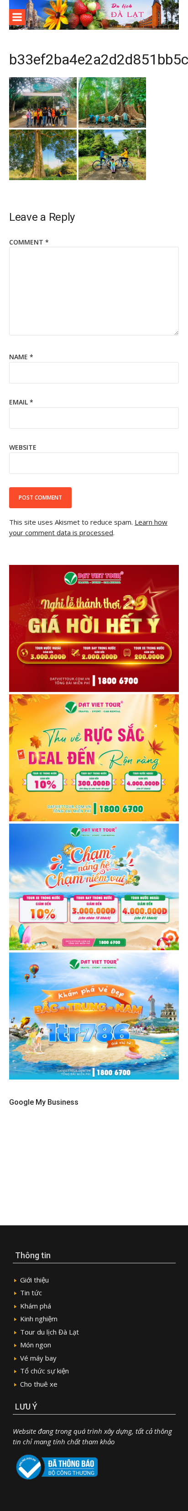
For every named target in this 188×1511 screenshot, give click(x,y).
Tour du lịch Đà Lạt (49, 1331)
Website (23, 447)
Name (21, 356)
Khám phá (35, 1305)
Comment (29, 242)
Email (21, 402)
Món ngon (35, 1344)
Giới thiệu (34, 1279)
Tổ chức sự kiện (44, 1370)
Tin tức (31, 1292)
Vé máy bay (38, 1357)
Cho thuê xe (38, 1384)
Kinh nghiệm (38, 1318)
